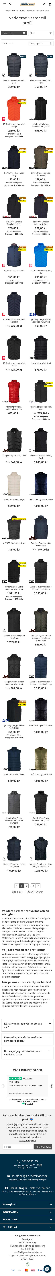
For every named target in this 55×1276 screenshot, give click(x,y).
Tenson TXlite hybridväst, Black (41, 456)
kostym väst (27, 996)
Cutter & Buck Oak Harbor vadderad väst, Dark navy (41, 683)
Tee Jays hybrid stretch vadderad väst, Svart (14, 683)
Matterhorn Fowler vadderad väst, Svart (41, 125)
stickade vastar (31, 1002)
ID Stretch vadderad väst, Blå (41, 271)
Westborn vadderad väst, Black (14, 81)
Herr (13, 10)
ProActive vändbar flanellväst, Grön (14, 223)
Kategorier (8, 33)
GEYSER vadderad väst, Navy (14, 174)
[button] (47, 1269)
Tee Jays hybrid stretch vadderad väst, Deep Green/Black (41, 638)
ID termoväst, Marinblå (14, 270)
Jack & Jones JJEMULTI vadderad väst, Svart (41, 320)
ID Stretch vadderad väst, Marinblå (14, 320)
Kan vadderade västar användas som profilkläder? (23, 1039)
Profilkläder (21, 10)
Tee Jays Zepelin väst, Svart (14, 455)
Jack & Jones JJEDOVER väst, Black (14, 726)
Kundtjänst (10, 1204)
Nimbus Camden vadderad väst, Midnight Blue (41, 865)
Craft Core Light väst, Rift (41, 774)
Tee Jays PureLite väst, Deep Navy (41, 544)
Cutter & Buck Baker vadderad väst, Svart (14, 588)
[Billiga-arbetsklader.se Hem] (27, 3)
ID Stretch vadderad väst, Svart (14, 364)
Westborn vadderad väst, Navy (41, 81)
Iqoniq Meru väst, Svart (41, 363)
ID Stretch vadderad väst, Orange (14, 125)
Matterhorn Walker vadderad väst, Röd (14, 408)
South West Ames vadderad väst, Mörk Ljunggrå (14, 820)
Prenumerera (43, 1146)
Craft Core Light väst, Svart (41, 725)
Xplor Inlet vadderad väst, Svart (41, 408)
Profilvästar (31, 10)
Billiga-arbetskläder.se (27, 1235)
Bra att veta (10, 1219)
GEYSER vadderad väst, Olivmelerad (41, 174)
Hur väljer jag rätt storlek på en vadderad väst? (22, 1053)
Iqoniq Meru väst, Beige (14, 499)
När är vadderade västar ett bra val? (23, 1025)
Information (10, 1212)
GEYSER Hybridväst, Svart (14, 543)
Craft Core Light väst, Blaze (41, 499)
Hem (8, 10)
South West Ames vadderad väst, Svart (41, 819)
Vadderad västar (43, 10)
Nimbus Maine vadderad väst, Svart (14, 636)
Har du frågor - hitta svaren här (30, 1188)
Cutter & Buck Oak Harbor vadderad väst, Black (41, 588)
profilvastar (37, 963)
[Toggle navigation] (5, 4)
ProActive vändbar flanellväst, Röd (41, 223)
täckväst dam (37, 970)
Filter (32, 33)
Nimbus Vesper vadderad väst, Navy (14, 865)
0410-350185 (30, 1161)
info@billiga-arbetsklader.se (30, 1176)
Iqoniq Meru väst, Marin (14, 774)
